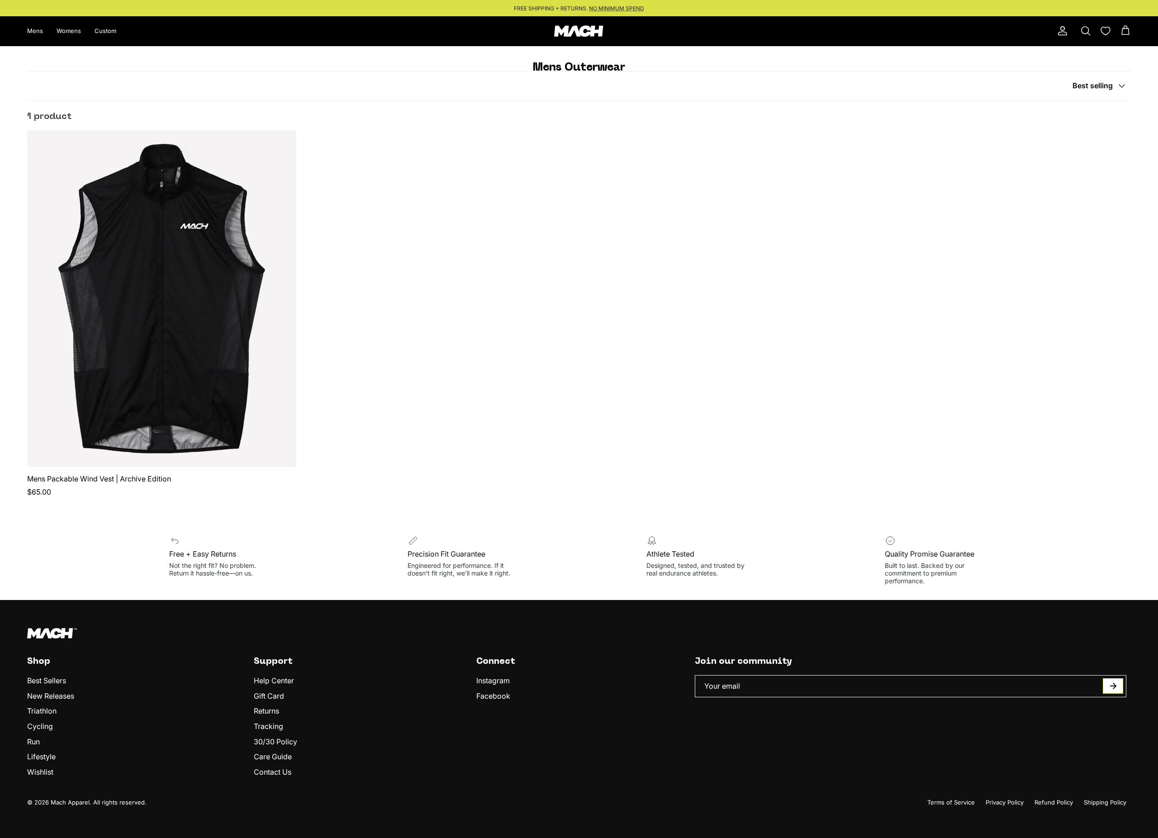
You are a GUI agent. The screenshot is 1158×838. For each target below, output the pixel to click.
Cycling (40, 726)
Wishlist (40, 771)
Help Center (274, 680)
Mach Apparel (70, 802)
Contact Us (272, 771)
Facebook (493, 695)
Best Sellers (46, 680)
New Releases (50, 695)
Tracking (268, 726)
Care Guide (273, 756)
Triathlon (42, 710)
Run (33, 741)
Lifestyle (41, 756)
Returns (266, 710)
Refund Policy (1054, 802)
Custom (105, 30)
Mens (35, 30)
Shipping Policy (1105, 802)
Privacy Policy (1005, 802)
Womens (69, 30)
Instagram (493, 680)
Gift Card (269, 695)
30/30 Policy (275, 741)
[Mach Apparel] (579, 31)
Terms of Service (951, 802)
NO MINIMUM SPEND (616, 8)
